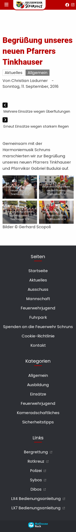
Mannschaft (38, 298)
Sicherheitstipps (38, 422)
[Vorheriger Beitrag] (5, 105)
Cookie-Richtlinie (38, 336)
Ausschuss (38, 289)
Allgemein (37, 72)
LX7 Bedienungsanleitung (36, 508)
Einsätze (38, 394)
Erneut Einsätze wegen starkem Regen (36, 126)
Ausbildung (38, 384)
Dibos (36, 489)
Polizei (36, 470)
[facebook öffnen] (67, 5)
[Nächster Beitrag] (5, 120)
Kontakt (38, 345)
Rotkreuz (35, 461)
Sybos (36, 480)
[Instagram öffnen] (73, 5)
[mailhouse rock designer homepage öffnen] (38, 527)
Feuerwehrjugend (38, 308)
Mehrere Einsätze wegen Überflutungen (37, 111)
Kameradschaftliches (38, 412)
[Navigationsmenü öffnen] (6, 5)
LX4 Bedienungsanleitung (36, 498)
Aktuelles (13, 72)
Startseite (38, 270)
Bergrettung (36, 452)
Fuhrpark (38, 317)
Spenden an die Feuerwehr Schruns (38, 326)
